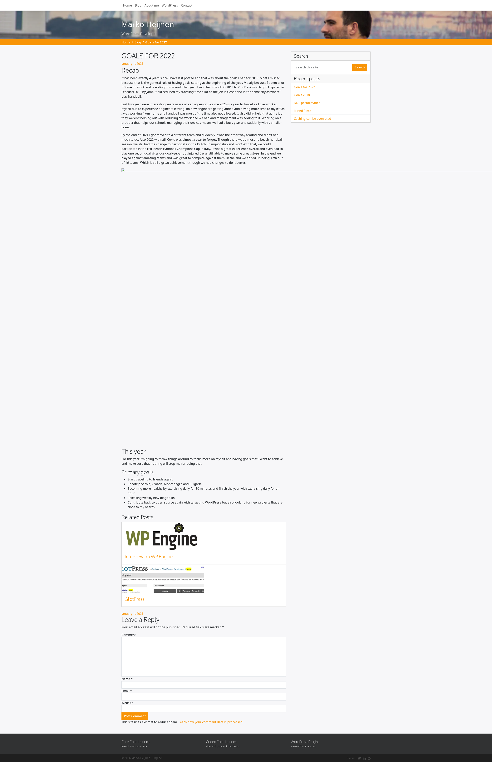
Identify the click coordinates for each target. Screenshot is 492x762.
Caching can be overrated (312, 118)
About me (152, 5)
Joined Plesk (302, 111)
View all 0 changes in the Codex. (223, 746)
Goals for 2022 (304, 87)
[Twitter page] (359, 758)
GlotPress (135, 599)
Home (127, 5)
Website (127, 703)
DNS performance (307, 103)
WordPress (170, 5)
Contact (186, 5)
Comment (128, 635)
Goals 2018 (302, 95)
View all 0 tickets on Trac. (134, 746)
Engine (157, 758)
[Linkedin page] (364, 758)
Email (126, 691)
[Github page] (369, 758)
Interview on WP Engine (149, 556)
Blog (138, 5)
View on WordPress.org (303, 746)
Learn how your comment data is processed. (211, 722)
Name (127, 679)
